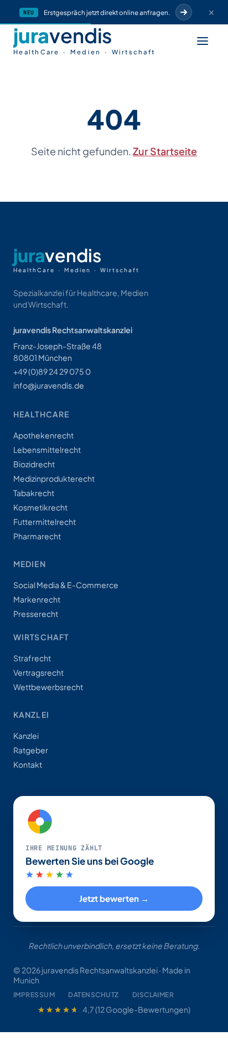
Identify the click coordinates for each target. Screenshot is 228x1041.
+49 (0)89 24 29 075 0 (52, 371)
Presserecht (35, 614)
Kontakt (27, 764)
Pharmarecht (37, 536)
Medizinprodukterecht (54, 478)
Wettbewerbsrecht (48, 687)
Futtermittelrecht (44, 522)
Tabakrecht (33, 493)
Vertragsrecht (38, 672)
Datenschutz (93, 995)
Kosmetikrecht (40, 507)
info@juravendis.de (48, 385)
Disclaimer (153, 995)
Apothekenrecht (43, 435)
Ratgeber (30, 750)
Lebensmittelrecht (47, 450)
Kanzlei (26, 736)
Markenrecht (36, 599)
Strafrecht (32, 658)
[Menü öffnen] (202, 41)
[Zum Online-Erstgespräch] (183, 12)
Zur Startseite (165, 151)
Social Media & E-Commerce (65, 585)
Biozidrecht (34, 464)
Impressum (34, 995)
